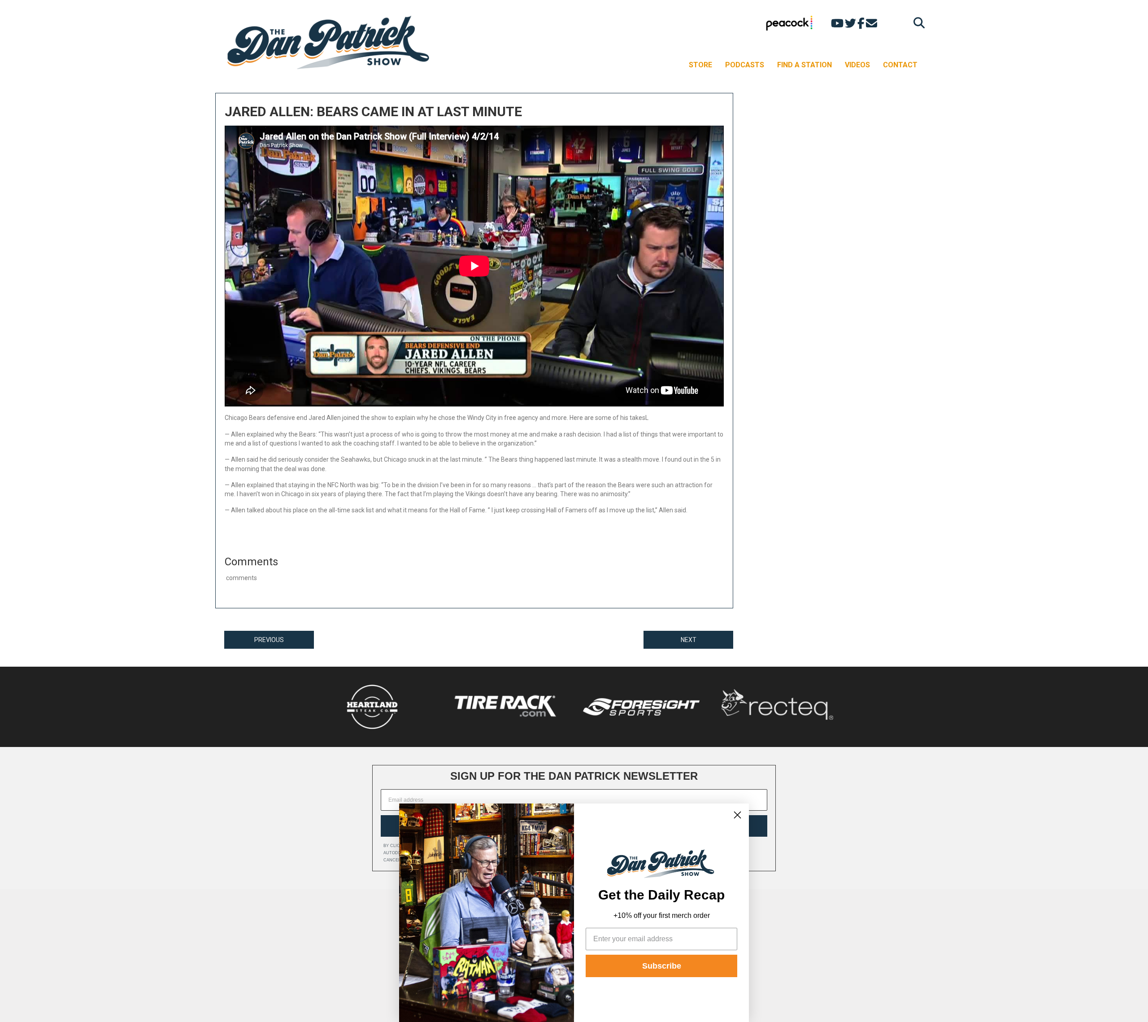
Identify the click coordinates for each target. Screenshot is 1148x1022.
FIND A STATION (804, 65)
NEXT (688, 639)
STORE (700, 65)
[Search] (917, 22)
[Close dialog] (737, 815)
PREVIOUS (269, 639)
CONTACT (900, 65)
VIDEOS (857, 65)
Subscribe (661, 965)
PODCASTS (744, 65)
